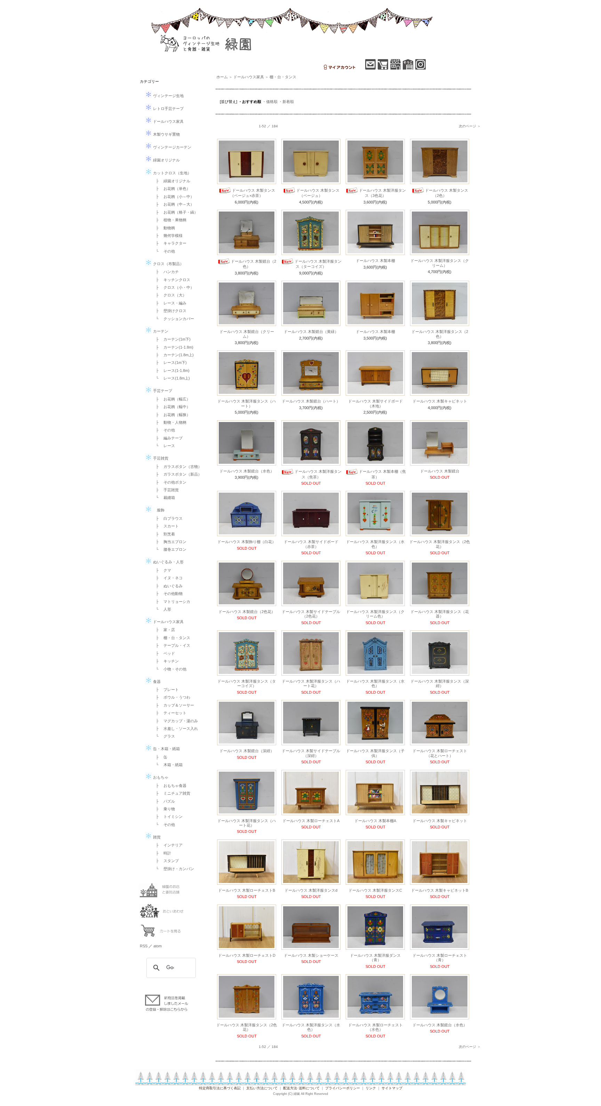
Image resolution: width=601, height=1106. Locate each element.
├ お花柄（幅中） (171, 407)
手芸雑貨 (160, 458)
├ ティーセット (169, 713)
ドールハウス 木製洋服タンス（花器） (439, 614)
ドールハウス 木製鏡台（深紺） (246, 751)
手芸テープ (162, 391)
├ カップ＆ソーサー (173, 705)
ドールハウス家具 (168, 121)
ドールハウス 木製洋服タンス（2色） (439, 333)
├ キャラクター (169, 243)
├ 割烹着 (163, 534)
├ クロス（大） (169, 295)
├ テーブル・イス (171, 645)
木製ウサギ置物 (166, 134)
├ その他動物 (167, 593)
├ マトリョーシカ (171, 601)
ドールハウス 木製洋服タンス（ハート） (246, 403)
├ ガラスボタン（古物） (177, 466)
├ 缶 (159, 757)
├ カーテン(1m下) (171, 339)
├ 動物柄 (163, 228)
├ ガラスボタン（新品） (177, 474)
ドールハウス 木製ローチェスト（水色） (375, 1027)
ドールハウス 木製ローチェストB (246, 890)
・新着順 (286, 102)
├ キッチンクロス (171, 280)
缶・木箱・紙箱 (166, 749)
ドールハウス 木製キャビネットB (439, 890)
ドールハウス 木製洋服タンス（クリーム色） (375, 614)
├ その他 (163, 430)
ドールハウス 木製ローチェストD (246, 955)
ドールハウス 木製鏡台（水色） (246, 471)
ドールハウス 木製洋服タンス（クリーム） (439, 262)
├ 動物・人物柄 (169, 422)
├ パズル (163, 801)
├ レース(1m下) (169, 362)
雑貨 (156, 837)
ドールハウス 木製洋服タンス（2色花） (439, 544)
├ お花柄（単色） (171, 188)
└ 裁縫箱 (163, 497)
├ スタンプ (165, 861)
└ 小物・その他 (169, 669)
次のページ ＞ (470, 126)
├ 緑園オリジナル (171, 181)
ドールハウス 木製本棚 (375, 260)
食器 (156, 681)
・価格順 (270, 102)
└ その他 (163, 251)
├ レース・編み (169, 303)
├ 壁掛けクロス (169, 311)
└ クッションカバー (173, 319)
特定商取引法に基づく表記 (220, 1088)
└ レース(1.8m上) (171, 378)
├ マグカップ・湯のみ (175, 721)
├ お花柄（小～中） (173, 196)
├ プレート (165, 689)
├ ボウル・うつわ (171, 697)
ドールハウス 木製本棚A (375, 821)
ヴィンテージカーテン (171, 147)
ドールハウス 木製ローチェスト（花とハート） (439, 753)
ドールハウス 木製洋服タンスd (311, 890)
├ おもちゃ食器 (169, 785)
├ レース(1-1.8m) (171, 370)
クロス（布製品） (168, 264)
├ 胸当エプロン (169, 542)
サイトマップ (392, 1088)
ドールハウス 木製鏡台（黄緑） (311, 331)
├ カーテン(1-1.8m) (172, 347)
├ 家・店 (163, 630)
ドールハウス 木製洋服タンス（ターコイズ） (246, 683)
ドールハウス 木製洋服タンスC (375, 890)
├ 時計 (161, 853)
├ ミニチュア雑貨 (171, 793)
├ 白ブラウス (167, 518)
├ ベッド (163, 653)
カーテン (160, 331)
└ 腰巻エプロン (169, 549)
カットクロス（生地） (171, 173)
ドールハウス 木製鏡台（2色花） (246, 612)
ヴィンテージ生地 (168, 96)
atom (157, 946)
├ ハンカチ (165, 272)
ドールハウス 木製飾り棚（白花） (246, 542)
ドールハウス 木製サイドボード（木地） (375, 403)
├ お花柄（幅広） (171, 399)
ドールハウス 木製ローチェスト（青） (439, 957)
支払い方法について (262, 1088)
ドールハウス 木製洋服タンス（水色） (375, 544)
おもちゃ (160, 777)
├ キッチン (165, 661)
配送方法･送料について (301, 1088)
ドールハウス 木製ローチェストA (310, 821)
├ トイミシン (167, 816)
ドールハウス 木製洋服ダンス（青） (375, 957)
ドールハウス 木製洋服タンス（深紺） (439, 683)
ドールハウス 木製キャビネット (439, 401)
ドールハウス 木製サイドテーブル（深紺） (311, 753)
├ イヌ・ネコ (167, 578)
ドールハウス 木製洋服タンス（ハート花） (311, 683)
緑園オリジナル (166, 160)
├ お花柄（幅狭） (171, 415)
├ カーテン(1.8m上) (173, 355)
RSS (143, 946)
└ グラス (163, 736)
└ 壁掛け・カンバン (173, 869)
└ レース (163, 446)
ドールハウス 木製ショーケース (311, 955)
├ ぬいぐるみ (167, 586)
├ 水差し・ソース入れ (175, 728)
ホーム (222, 77)
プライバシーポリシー (342, 1088)
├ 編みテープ (167, 438)
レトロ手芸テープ (168, 108)
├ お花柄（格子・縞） (175, 212)
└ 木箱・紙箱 (167, 765)
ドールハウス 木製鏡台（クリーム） (246, 333)
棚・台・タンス (283, 77)
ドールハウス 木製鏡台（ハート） (311, 401)
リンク (371, 1088)
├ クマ (161, 570)
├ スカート (165, 526)
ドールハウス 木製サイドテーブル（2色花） (311, 614)
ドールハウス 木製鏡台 (439, 471)
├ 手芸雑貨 (165, 490)
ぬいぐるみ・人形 (168, 562)
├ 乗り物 (163, 809)
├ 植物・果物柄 (169, 220)
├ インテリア (167, 845)
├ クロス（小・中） (173, 287)
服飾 (158, 510)
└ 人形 (161, 609)
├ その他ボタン (169, 482)
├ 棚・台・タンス (171, 638)
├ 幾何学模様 (167, 235)
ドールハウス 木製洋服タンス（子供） (375, 753)
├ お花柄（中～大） (173, 204)
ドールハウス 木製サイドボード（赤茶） (311, 544)
